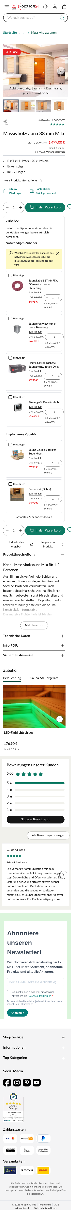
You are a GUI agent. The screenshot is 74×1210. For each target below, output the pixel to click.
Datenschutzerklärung (45, 1208)
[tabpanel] (35, 719)
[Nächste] (63, 678)
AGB (56, 1204)
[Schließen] (57, 253)
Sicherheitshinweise (18, 655)
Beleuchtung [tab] (12, 678)
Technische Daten (16, 636)
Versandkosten (16, 1187)
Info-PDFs (10, 645)
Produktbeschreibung (19, 554)
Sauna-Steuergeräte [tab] (44, 678)
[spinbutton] (13, 207)
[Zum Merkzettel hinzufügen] (70, 207)
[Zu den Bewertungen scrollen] (57, 124)
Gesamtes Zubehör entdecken (34, 517)
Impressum (45, 1204)
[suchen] (62, 18)
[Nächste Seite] (61, 106)
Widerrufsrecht (22, 1208)
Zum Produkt (35, 292)
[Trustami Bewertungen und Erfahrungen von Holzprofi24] (13, 1107)
